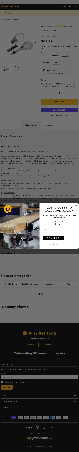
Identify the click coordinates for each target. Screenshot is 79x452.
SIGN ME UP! (53, 238)
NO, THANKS (53, 244)
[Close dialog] (77, 205)
